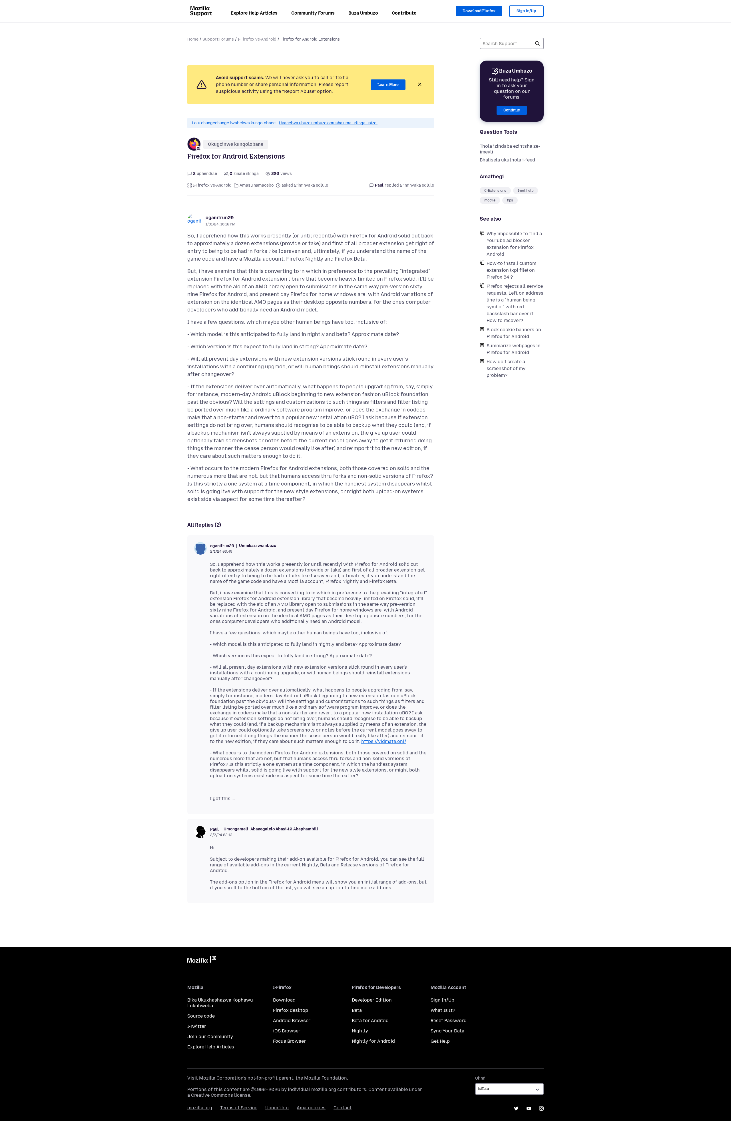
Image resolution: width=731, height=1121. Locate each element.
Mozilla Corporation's (222, 1078)
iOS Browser (286, 1031)
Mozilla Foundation (325, 1078)
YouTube (529, 1108)
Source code (201, 1016)
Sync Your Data (447, 1031)
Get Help (440, 1041)
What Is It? (443, 1010)
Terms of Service (238, 1107)
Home (192, 39)
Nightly (360, 1031)
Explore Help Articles (254, 13)
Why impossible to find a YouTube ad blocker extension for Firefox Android (514, 244)
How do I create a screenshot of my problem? (506, 368)
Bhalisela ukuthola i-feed (507, 160)
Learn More (388, 84)
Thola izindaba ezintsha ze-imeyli (510, 149)
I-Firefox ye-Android (257, 39)
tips (510, 200)
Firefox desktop (290, 1010)
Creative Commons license (220, 1095)
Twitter (516, 1108)
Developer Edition (372, 1000)
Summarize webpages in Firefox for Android (514, 349)
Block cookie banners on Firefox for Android (514, 333)
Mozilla (201, 960)
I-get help (525, 191)
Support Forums (218, 39)
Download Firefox (479, 11)
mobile (489, 200)
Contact (343, 1107)
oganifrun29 (220, 217)
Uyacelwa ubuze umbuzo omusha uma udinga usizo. (328, 123)
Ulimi (480, 1078)
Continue (511, 110)
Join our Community (210, 1036)
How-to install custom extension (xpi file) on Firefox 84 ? (511, 270)
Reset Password (449, 1020)
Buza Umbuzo (363, 13)
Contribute (404, 13)
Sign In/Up (526, 11)
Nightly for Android (373, 1041)
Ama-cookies (311, 1107)
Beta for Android (370, 1020)
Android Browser (291, 1020)
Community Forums (313, 13)
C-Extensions (495, 191)
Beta (357, 1010)
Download (284, 1000)
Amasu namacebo (257, 185)
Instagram (541, 1108)
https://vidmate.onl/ (383, 741)
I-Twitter (196, 1026)
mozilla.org (199, 1107)
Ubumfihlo (277, 1107)
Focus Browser (289, 1041)
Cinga (537, 43)
